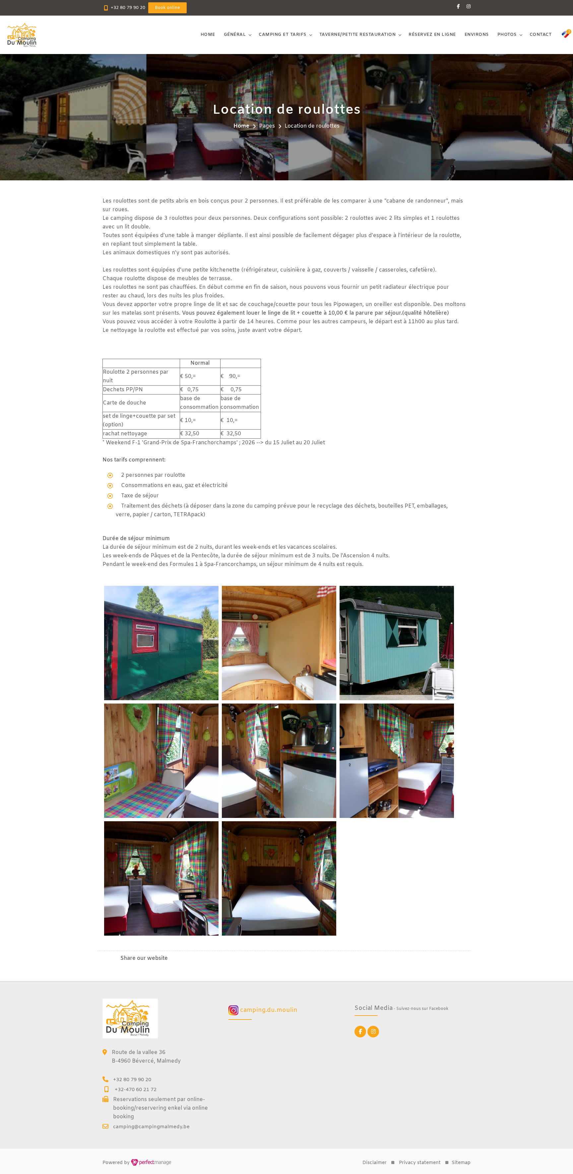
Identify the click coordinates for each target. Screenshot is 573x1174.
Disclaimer (374, 1163)
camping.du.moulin (267, 1010)
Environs (477, 34)
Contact (541, 34)
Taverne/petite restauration (357, 34)
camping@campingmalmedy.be (151, 1127)
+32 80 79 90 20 (128, 8)
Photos (507, 34)
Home (208, 34)
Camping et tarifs (282, 34)
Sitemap (461, 1163)
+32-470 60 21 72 (136, 1089)
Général (235, 34)
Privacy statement (420, 1163)
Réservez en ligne (432, 34)
